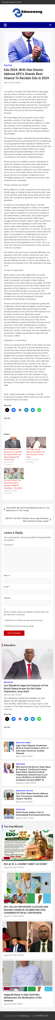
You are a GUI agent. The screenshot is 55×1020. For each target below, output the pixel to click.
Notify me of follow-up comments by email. (24, 620)
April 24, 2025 (9, 695)
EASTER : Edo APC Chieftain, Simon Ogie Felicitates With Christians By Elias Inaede (27, 519)
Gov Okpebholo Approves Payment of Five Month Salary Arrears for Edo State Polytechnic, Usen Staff (26, 688)
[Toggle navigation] (5, 25)
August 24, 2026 (10, 955)
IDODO (18, 83)
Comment (9, 545)
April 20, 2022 (21, 818)
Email (7, 587)
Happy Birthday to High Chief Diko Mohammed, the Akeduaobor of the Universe (23, 997)
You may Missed (13, 826)
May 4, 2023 (21, 802)
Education (9, 645)
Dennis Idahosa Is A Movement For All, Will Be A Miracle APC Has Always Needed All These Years (12, 454)
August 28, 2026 (10, 867)
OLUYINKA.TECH (41, 1016)
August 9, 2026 (10, 1004)
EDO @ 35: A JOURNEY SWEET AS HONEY (25, 864)
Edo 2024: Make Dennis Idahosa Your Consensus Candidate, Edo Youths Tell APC (32, 796)
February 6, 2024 (22, 783)
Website (7, 598)
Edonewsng (24, 1016)
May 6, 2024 (21, 756)
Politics (8, 65)
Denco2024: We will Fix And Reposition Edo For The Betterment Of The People (27, 509)
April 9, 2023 (9, 83)
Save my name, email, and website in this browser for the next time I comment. (26, 613)
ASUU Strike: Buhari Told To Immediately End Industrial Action (33, 813)
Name (7, 575)
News (28, 743)
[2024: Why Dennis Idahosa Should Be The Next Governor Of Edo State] (36, 442)
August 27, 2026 (10, 916)
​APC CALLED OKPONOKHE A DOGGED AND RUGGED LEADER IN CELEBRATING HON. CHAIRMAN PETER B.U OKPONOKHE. (26, 909)
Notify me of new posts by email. (20, 626)
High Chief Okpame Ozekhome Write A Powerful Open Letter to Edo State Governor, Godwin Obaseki (32, 749)
